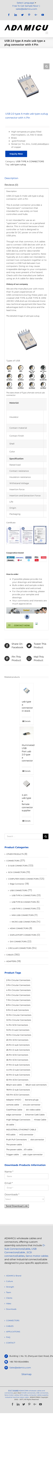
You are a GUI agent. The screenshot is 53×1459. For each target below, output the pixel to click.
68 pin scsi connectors (36, 1085)
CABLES (10, 955)
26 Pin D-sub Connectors (18, 1050)
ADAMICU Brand (13, 1276)
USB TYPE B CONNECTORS (24, 902)
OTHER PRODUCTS (15, 854)
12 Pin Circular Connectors (18, 1020)
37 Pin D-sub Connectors (18, 1065)
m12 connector (26, 1134)
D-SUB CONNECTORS (18, 866)
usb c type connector (33, 1154)
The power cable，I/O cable (19, 1149)
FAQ (8, 1337)
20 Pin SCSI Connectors (17, 1040)
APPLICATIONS (13, 1332)
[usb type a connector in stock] (27, 690)
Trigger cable (12, 1154)
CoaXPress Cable (14, 1109)
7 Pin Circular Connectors (18, 1000)
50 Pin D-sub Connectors (18, 1075)
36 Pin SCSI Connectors (17, 1060)
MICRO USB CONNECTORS (24, 922)
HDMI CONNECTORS (19, 928)
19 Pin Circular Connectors (18, 1035)
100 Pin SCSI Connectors (17, 1095)
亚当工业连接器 (13, 1391)
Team (8, 1292)
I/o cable (10, 1124)
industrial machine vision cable (17, 1397)
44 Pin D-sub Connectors (18, 1070)
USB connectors (42, 1393)
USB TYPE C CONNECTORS (24, 908)
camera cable (12, 1104)
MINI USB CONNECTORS (23, 915)
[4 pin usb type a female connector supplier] (27, 783)
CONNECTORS (12, 861)
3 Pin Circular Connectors (18, 985)
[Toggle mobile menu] (47, 32)
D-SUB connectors (28, 1393)
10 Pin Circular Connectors (18, 1015)
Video (8, 1303)
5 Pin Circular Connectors (18, 995)
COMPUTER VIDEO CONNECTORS (23, 879)
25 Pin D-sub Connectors (18, 1045)
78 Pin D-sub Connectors (18, 1090)
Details (27, 721)
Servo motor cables (37, 1256)
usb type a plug (18, 164)
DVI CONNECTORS (18, 941)
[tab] (26, 178)
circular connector (31, 1104)
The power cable (14, 1144)
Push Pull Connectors (16, 1139)
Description (11, 178)
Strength (10, 1287)
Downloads (11, 1309)
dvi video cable (33, 1109)
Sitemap (26, 1374)
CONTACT (10, 1343)
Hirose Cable (40, 1119)
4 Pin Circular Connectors (18, 990)
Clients (9, 1298)
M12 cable (10, 1134)
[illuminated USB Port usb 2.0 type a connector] (27, 734)
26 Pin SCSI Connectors (17, 1055)
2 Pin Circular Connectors (18, 980)
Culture (9, 1281)
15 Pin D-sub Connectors (17, 1030)
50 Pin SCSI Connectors (17, 1080)
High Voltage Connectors (18, 1119)
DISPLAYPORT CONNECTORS (23, 935)
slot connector (37, 1139)
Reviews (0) (11, 184)
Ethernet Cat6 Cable (35, 1114)
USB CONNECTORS (18, 890)
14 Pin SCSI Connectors (17, 1025)
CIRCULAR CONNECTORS (19, 948)
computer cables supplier (38, 1395)
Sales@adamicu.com (20, 1367)
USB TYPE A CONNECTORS (30, 161)
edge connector (13, 1114)
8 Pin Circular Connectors (18, 1005)
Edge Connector (17, 884)
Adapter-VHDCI (13, 1099)
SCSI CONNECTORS (17, 872)
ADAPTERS (11, 961)
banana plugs (31, 1099)
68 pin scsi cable (14, 1085)
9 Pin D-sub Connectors (17, 1010)
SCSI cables (24, 1395)
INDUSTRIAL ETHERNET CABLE (21, 1129)
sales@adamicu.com (26, 9)
